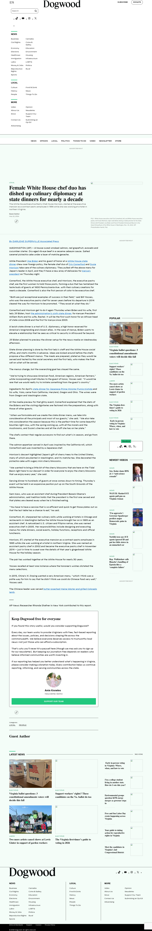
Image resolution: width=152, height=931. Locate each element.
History (14, 91)
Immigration (16, 58)
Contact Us (15, 120)
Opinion (29, 107)
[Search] (36, 11)
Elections (15, 52)
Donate (137, 2)
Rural (28, 69)
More (107, 883)
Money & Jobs (17, 65)
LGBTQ (29, 62)
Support (29, 925)
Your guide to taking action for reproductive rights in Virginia (115, 833)
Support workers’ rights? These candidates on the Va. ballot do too (116, 370)
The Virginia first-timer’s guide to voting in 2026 (117, 408)
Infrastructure (31, 58)
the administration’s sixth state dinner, (51, 314)
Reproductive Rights (17, 916)
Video (13, 107)
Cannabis (30, 39)
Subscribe (123, 2)
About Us (15, 110)
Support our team (53, 701)
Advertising (16, 126)
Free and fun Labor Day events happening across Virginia (115, 816)
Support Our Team (133, 895)
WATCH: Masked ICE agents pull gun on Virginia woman (119, 496)
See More (139, 754)
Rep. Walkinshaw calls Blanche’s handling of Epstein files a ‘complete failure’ (119, 563)
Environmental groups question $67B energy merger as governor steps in (115, 799)
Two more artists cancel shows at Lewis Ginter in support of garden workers (117, 389)
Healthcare (15, 55)
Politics (29, 65)
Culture (14, 87)
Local (54, 141)
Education (30, 48)
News (28, 91)
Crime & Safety (35, 891)
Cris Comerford (77, 265)
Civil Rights (15, 42)
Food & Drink (31, 87)
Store (13, 114)
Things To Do (31, 94)
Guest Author (14, 214)
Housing (29, 55)
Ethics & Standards (16, 925)
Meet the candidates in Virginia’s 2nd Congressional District (114, 850)
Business (15, 39)
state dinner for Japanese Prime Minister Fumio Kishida (62, 389)
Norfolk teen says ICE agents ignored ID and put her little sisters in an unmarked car (119, 540)
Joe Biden (32, 261)
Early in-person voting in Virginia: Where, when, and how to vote (117, 424)
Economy (15, 48)
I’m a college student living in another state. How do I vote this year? (115, 782)
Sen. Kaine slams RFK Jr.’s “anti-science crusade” (119, 474)
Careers (38, 925)
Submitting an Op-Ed (134, 898)
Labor (13, 62)
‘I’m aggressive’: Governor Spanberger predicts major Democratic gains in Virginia (118, 518)
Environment (31, 52)
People (14, 94)
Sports (14, 75)
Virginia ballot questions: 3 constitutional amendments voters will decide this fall (123, 353)
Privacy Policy (50, 925)
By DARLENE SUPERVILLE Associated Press (34, 242)
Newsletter (30, 110)
